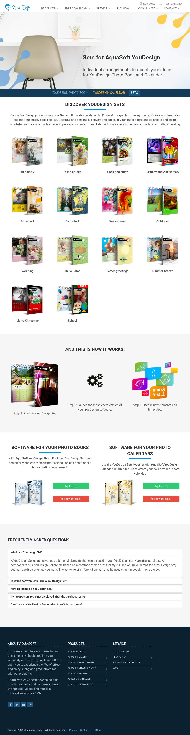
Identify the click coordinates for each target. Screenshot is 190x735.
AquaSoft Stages (77, 657)
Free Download (76, 8)
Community (146, 8)
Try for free (71, 486)
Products (48, 8)
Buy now (123, 8)
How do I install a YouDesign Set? (31, 589)
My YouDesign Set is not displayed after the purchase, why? (48, 596)
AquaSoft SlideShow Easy (82, 668)
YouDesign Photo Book (69, 92)
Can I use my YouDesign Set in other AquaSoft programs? (46, 604)
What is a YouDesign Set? (26, 552)
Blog (115, 668)
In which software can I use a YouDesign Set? (39, 581)
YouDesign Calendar (109, 92)
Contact (170, 8)
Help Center (119, 657)
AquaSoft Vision (77, 651)
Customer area (121, 651)
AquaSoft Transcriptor (81, 662)
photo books (73, 447)
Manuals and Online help (126, 662)
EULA (98, 730)
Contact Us (86, 730)
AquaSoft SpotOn (77, 673)
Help (160, 4)
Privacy (73, 730)
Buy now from (71, 498)
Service (101, 8)
